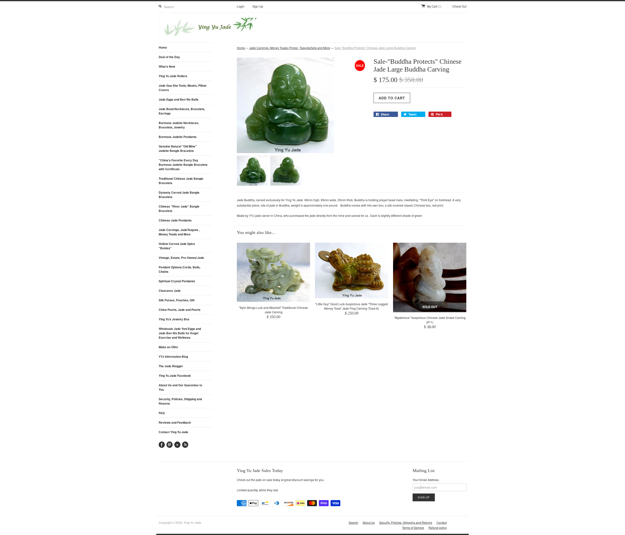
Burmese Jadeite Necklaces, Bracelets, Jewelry (179, 125)
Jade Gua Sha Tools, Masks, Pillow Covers (182, 87)
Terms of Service (413, 527)
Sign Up (257, 6)
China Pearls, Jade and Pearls (179, 309)
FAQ (162, 413)
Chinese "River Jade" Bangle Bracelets (179, 208)
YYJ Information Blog (173, 356)
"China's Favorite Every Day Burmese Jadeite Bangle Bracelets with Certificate (183, 164)
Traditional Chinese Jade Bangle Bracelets (181, 180)
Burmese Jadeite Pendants (178, 137)
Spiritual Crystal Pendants (177, 281)
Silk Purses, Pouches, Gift (177, 300)
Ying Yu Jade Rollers (173, 76)
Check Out (459, 6)
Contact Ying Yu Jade (173, 432)
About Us (369, 522)
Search (353, 522)
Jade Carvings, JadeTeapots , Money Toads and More (179, 232)
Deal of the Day (169, 57)
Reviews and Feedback (175, 422)
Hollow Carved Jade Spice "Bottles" (177, 245)
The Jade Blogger (171, 366)
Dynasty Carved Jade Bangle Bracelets (179, 194)
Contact (442, 522)
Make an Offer (168, 347)
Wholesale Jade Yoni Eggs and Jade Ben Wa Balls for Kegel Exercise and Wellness (180, 333)
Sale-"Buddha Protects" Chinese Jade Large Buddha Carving (375, 48)
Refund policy (437, 527)
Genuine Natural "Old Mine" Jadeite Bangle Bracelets (178, 148)
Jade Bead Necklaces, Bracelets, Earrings (182, 111)
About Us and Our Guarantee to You (180, 387)
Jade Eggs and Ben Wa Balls (178, 99)
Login (240, 6)
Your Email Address (426, 480)
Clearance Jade (170, 290)
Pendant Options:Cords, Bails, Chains (179, 269)
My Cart (434, 6)
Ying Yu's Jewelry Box (174, 319)
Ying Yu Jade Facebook (175, 375)
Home (163, 47)
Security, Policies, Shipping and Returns (180, 401)
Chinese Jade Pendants (175, 220)
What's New (167, 66)
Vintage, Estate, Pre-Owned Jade (181, 257)
